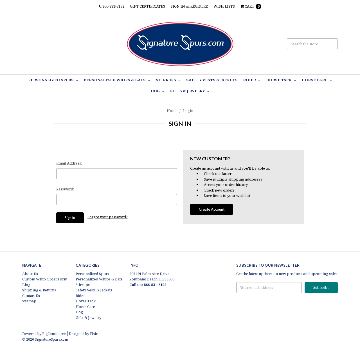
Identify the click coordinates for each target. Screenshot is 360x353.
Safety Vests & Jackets (212, 79)
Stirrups (166, 79)
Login (188, 110)
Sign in (178, 6)
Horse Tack (279, 79)
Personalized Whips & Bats (115, 79)
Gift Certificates (147, 6)
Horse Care (315, 79)
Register (199, 6)
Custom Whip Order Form (44, 279)
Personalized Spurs (51, 79)
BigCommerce (54, 333)
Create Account (211, 209)
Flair (94, 333)
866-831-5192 (113, 6)
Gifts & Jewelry (188, 90)
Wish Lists (224, 6)
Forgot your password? (107, 216)
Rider (250, 79)
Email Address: (69, 163)
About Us (30, 273)
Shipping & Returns (39, 290)
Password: (65, 189)
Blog (26, 284)
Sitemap (29, 300)
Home (172, 110)
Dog (156, 90)
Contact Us (31, 295)
